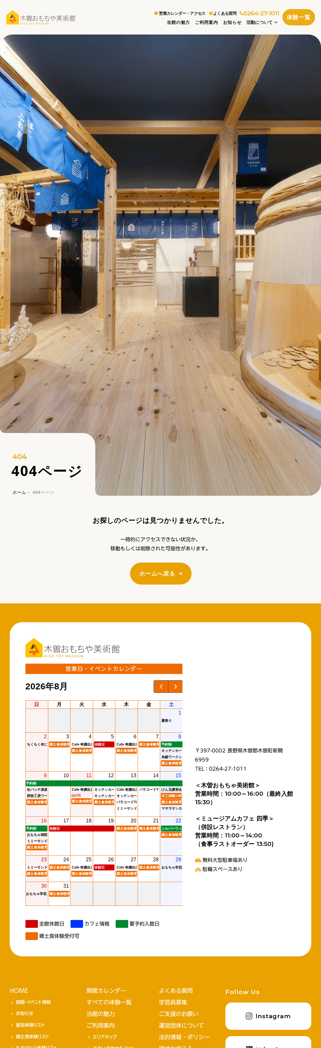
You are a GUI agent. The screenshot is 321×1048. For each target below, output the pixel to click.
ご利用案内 (206, 22)
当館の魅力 (178, 22)
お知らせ (232, 22)
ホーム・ (22, 492)
